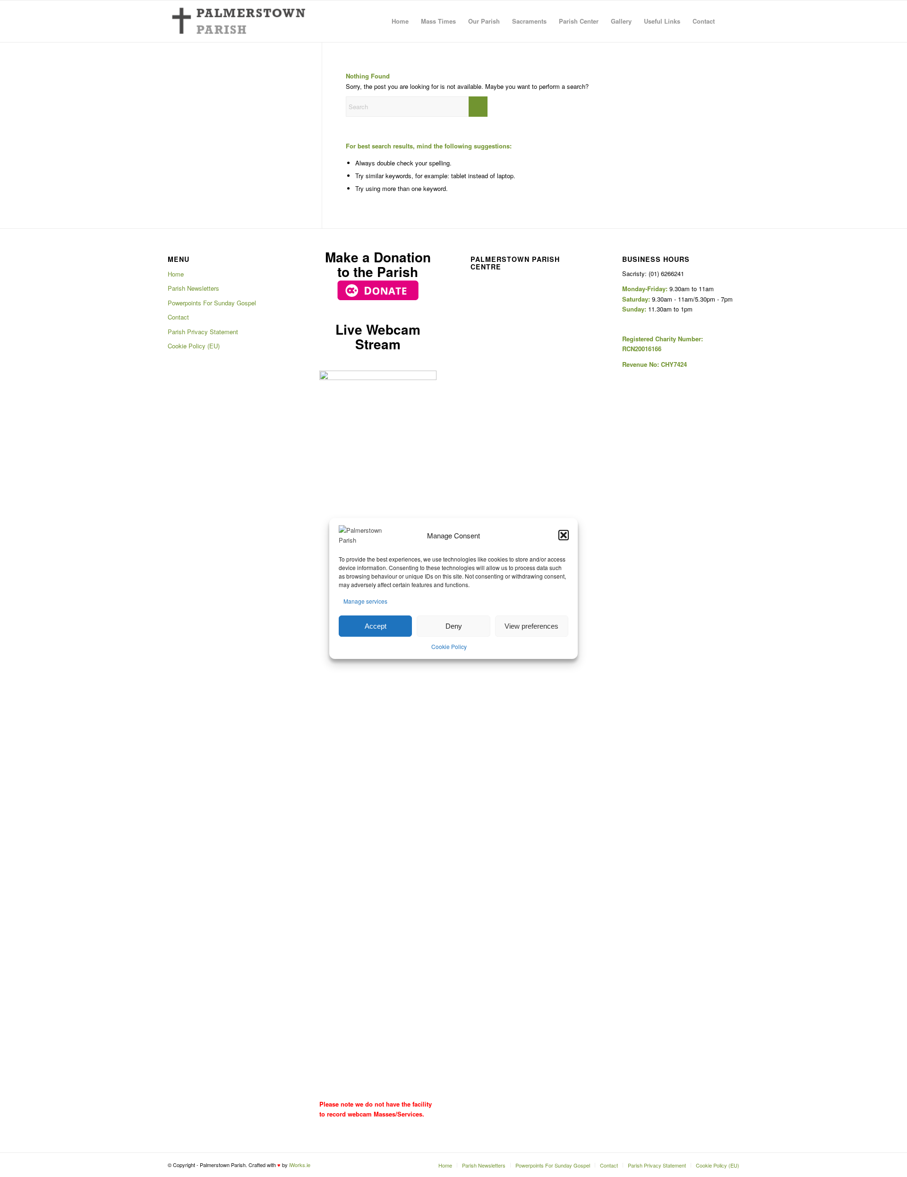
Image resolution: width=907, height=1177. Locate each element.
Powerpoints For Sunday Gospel (212, 302)
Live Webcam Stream (377, 337)
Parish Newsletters (193, 288)
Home (176, 273)
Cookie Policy (449, 646)
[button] (563, 535)
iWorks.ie (299, 1164)
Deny (453, 626)
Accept (375, 626)
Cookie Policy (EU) (194, 345)
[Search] (730, 21)
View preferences (531, 626)
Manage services (365, 601)
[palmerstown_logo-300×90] (237, 21)
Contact (178, 316)
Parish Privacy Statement (203, 331)
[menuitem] (400, 21)
